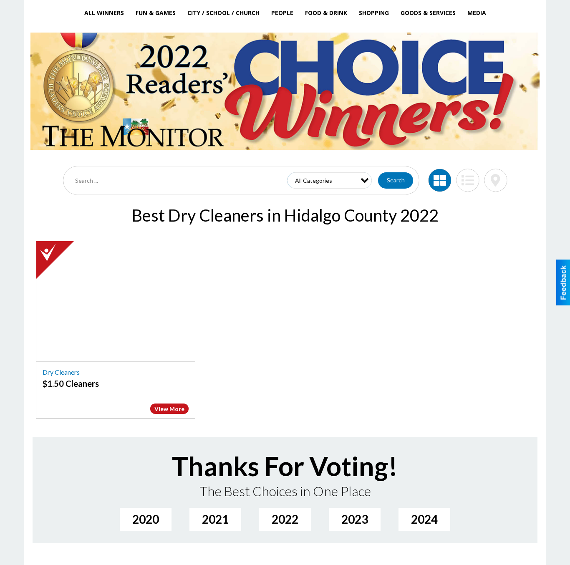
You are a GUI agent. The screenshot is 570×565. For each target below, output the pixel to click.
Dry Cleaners (61, 372)
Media (476, 13)
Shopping (374, 13)
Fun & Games (156, 13)
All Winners (104, 13)
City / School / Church (223, 13)
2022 (285, 519)
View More (169, 408)
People (282, 13)
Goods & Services (428, 13)
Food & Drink (326, 13)
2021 (215, 519)
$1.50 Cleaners (71, 383)
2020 (145, 519)
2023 (354, 519)
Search (396, 180)
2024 (424, 519)
